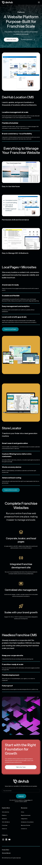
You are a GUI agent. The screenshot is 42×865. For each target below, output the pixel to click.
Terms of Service (6, 853)
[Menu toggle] (39, 2)
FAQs (22, 812)
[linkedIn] (6, 839)
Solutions (4, 818)
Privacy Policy (27, 800)
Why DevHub (5, 812)
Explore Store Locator (10, 490)
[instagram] (3, 839)
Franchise (4, 825)
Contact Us (24, 828)
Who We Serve (6, 822)
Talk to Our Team (11, 39)
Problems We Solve (26, 39)
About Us (4, 828)
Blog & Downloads (25, 815)
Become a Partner (25, 825)
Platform (4, 815)
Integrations (24, 818)
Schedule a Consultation (27, 822)
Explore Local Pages (10, 329)
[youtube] (9, 839)
